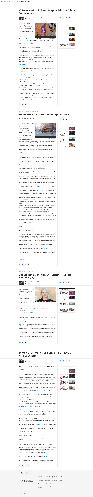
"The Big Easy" (22, 324)
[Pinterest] (52, 477)
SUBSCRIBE (56, 485)
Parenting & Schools (40, 481)
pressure (25, 50)
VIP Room (47, 248)
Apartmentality (47, 479)
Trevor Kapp (28, 281)
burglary (29, 222)
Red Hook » (62, 137)
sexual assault (39, 161)
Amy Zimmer (28, 360)
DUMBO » (61, 291)
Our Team (61, 479)
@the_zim (28, 361)
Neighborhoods (16, 1)
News (22, 1)
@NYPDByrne (23, 307)
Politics (38, 483)
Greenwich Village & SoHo (25, 7)
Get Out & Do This (47, 480)
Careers (61, 480)
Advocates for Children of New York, (41, 390)
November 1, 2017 (33, 312)
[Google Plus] (52, 479)
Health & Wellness (40, 480)
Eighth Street (52, 201)
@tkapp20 (28, 283)
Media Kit (61, 481)
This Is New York (47, 484)
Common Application (25, 38)
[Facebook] (52, 476)
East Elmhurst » (63, 43)
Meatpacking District (23, 249)
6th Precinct (28, 157)
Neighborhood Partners (63, 474)
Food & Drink (39, 479)
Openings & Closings (48, 481)
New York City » (62, 143)
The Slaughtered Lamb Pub (41, 186)
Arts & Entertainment (40, 474)
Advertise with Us (62, 476)
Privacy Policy (26, 491)
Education (33, 7)
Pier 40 (49, 161)
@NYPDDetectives (37, 315)
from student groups (31, 50)
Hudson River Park (46, 157)
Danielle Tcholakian (29, 17)
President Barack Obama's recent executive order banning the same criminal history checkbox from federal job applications (36, 63)
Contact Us (61, 477)
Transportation (39, 486)
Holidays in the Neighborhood (49, 486)
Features (27, 1)
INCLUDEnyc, (37, 424)
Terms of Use (22, 491)
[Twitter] (52, 474)
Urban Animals (39, 487)
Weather (38, 488)
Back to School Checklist (48, 474)
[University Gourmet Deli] (45, 129)
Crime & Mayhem (35, 111)
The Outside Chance (48, 476)
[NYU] (45, 29)
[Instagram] (52, 480)
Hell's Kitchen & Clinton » (64, 132)
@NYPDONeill (30, 315)
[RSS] (52, 481)
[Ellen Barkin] (45, 294)
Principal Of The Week (48, 483)
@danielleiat (28, 18)
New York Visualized (48, 477)
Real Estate (39, 484)
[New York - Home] (3, 1)
